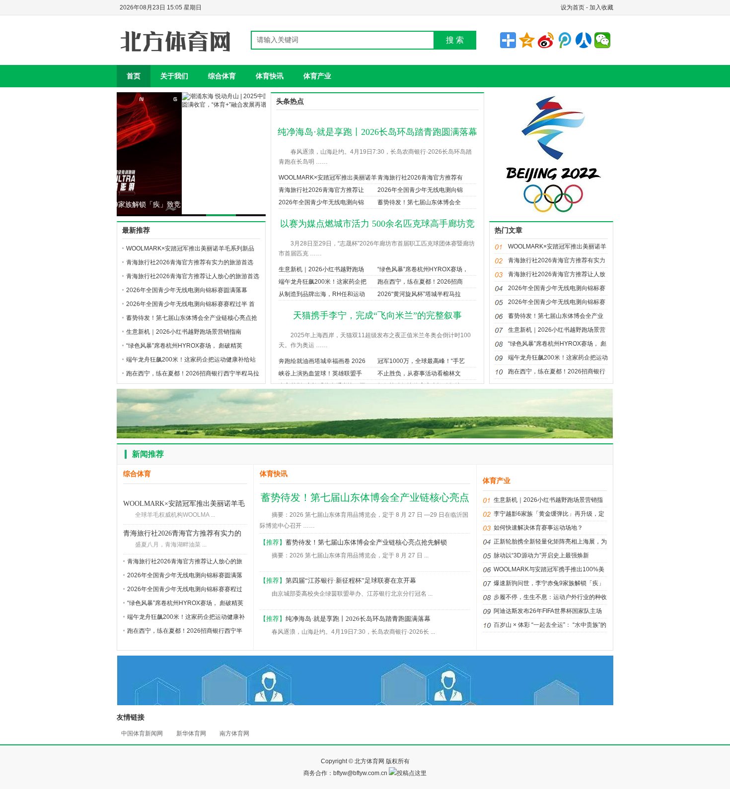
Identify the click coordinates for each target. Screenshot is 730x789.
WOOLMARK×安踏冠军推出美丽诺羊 (328, 177)
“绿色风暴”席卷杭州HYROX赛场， (422, 269)
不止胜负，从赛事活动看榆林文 (419, 373)
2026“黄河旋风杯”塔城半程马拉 (419, 294)
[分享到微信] (602, 40)
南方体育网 (234, 733)
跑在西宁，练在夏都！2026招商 (420, 281)
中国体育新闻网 (142, 733)
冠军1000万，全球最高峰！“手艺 (421, 361)
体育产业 (317, 76)
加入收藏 (601, 7)
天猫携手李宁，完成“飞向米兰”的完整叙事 (377, 315)
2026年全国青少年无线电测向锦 (420, 189)
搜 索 (455, 40)
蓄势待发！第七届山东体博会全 (419, 202)
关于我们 (174, 76)
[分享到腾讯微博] (565, 40)
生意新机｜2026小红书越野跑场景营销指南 (183, 331)
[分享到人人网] (583, 40)
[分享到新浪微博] (546, 40)
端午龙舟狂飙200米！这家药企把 (322, 281)
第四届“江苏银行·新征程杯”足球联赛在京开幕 (351, 580)
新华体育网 (191, 733)
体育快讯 (270, 76)
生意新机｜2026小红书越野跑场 (321, 269)
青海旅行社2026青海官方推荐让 (321, 189)
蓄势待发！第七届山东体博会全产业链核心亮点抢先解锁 (366, 542)
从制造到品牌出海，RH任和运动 (322, 294)
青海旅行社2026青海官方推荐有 (420, 177)
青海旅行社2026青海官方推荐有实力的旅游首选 (189, 262)
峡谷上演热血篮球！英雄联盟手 (320, 373)
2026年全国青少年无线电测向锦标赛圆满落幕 (186, 290)
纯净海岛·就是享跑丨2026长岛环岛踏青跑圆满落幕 (377, 132)
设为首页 (572, 7)
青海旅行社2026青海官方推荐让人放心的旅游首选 (192, 276)
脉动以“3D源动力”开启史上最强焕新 (541, 555)
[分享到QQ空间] (527, 40)
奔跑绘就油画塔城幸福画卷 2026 (322, 361)
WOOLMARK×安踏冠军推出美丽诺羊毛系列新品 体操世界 (184, 504)
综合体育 (222, 76)
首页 (134, 76)
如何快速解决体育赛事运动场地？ (538, 527)
